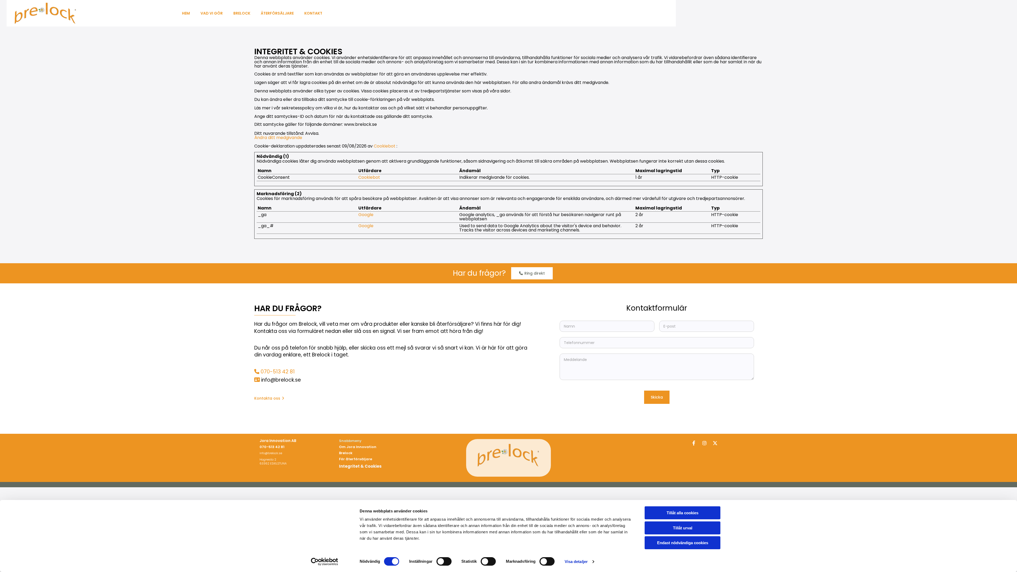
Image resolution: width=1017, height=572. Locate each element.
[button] (532, 273)
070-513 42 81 (278, 371)
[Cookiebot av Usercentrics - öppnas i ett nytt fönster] (324, 562)
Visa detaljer (576, 561)
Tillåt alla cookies (682, 513)
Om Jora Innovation (357, 446)
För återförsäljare (355, 459)
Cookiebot (384, 146)
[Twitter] (715, 443)
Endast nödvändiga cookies (682, 542)
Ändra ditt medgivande (278, 138)
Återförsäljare (277, 13)
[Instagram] (704, 443)
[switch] (444, 561)
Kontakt (313, 13)
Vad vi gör (211, 13)
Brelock (241, 13)
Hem (186, 13)
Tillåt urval (682, 528)
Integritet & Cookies (360, 466)
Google (365, 215)
